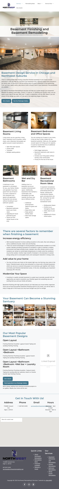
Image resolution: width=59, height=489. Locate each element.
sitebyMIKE (49, 480)
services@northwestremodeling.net (41, 406)
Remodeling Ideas (30, 3)
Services (18, 3)
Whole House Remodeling (52, 473)
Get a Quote (19, 8)
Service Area (48, 3)
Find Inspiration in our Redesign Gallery (15, 383)
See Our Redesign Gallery (20, 101)
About (39, 3)
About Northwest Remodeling (38, 456)
